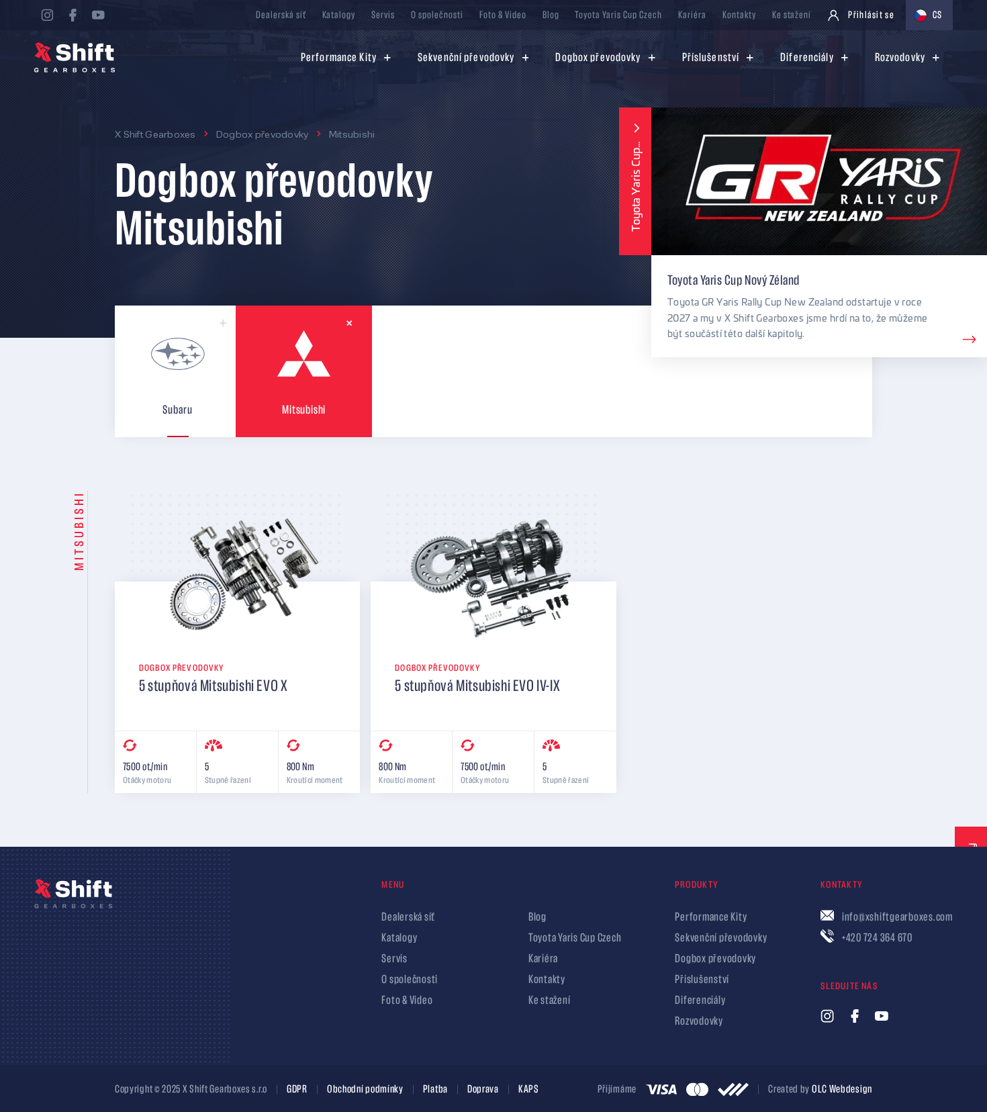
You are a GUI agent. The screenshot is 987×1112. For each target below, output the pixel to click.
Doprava (483, 1090)
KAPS (528, 1090)
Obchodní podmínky (365, 1090)
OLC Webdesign (842, 1089)
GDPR (297, 1090)
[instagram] (47, 15)
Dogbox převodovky (262, 134)
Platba (435, 1090)
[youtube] (98, 15)
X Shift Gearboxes (155, 134)
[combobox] (929, 15)
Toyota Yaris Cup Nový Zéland (733, 280)
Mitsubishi (352, 134)
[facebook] (72, 15)
